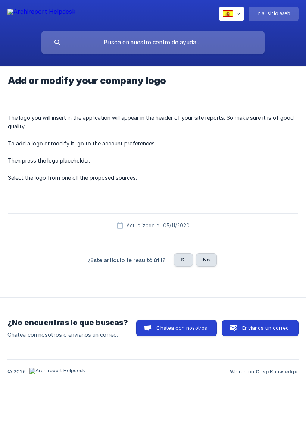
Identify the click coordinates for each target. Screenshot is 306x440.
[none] (41, 13)
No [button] (206, 260)
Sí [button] (183, 260)
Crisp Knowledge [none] (276, 371)
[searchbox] (153, 42)
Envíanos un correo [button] (265, 328)
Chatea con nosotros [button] (181, 328)
